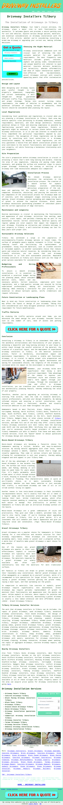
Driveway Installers (12, 789)
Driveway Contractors (17, 751)
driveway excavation (52, 616)
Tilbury (58, 418)
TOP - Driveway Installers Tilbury (17, 774)
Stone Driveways (19, 755)
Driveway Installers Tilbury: (15, 27)
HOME (33, 11)
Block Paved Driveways (38, 755)
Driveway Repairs (22, 769)
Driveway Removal (43, 764)
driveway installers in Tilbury (17, 352)
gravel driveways (31, 75)
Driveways (56, 760)
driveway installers (10, 258)
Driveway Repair (9, 764)
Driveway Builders (41, 769)
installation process (37, 181)
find (9, 653)
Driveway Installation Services (21, 689)
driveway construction (11, 132)
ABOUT (43, 11)
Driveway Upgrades (52, 751)
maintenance (14, 214)
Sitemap (3, 789)
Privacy (60, 789)
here (9, 684)
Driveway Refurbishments (22, 760)
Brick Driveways (28, 753)
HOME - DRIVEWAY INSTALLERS (31, 785)
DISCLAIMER (57, 11)
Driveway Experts (42, 760)
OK (40, 804)
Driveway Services (10, 762)
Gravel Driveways (35, 751)
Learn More (33, 804)
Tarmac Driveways (52, 762)
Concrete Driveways (10, 753)
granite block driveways (25, 625)
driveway (5, 29)
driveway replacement (21, 620)
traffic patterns (26, 316)
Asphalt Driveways (10, 766)
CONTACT (49, 11)
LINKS (38, 11)
